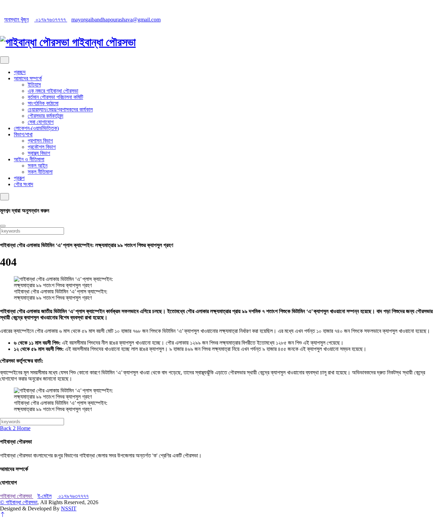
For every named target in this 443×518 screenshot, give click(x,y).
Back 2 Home (15, 428)
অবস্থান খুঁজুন (16, 19)
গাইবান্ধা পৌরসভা (16, 496)
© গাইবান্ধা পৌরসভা (18, 502)
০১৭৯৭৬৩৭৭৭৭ (50, 19)
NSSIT (68, 508)
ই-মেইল (44, 496)
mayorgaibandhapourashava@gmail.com (116, 19)
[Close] (3, 226)
